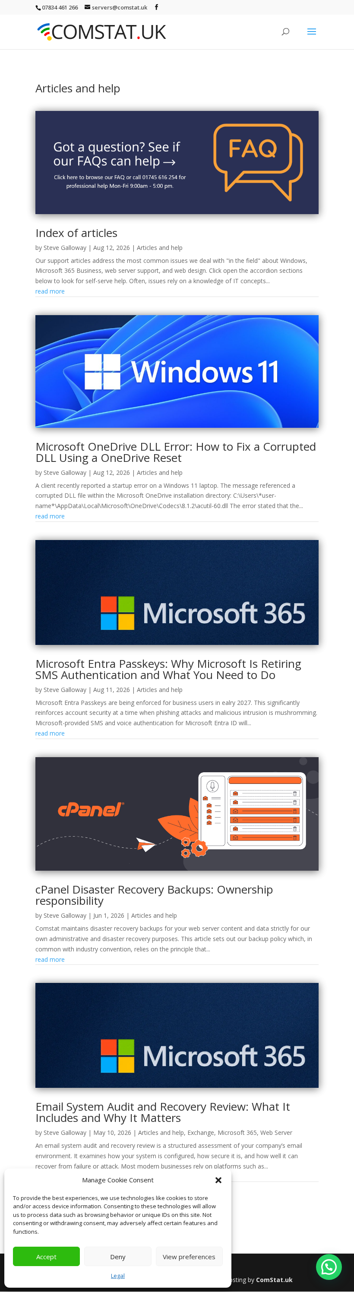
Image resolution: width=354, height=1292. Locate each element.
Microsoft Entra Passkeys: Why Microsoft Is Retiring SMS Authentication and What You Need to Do (168, 669)
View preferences (189, 1256)
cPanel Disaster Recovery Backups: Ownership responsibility (154, 894)
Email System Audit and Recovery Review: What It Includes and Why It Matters (162, 1112)
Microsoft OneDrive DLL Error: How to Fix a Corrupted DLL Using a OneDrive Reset (175, 452)
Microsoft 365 (237, 1132)
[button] (218, 1180)
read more (50, 291)
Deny (118, 1256)
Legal (118, 1275)
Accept (46, 1256)
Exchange (200, 1132)
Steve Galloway (65, 247)
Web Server (276, 1132)
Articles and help (160, 247)
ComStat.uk (274, 1280)
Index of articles (76, 232)
